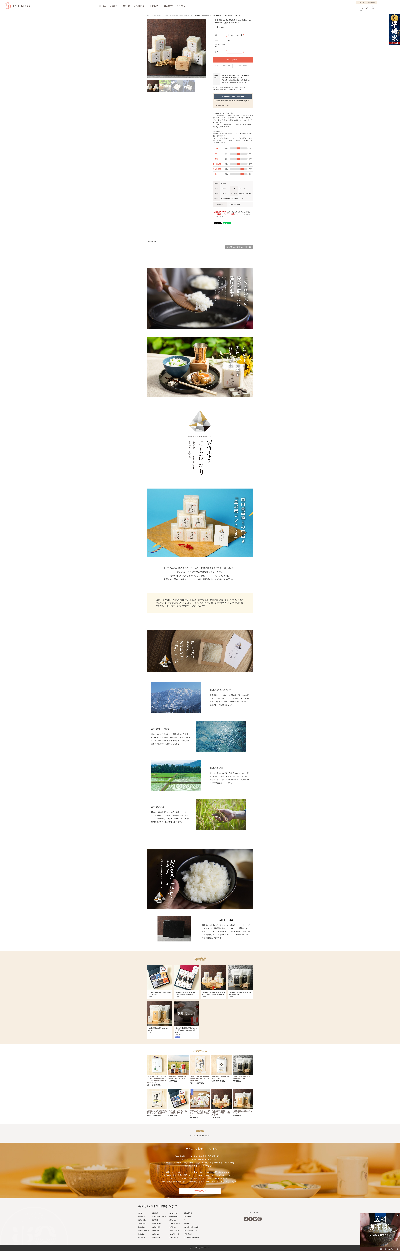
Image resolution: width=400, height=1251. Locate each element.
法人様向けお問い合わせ (191, 1237)
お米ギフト (114, 6)
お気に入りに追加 (243, 65)
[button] (150, 49)
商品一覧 (126, 6)
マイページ (187, 1216)
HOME (140, 1213)
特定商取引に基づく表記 (191, 1227)
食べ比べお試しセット (159, 1216)
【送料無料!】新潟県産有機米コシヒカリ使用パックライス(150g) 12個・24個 (186, 1030)
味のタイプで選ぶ (143, 1230)
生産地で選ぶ (142, 1223)
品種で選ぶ (141, 1227)
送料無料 (155, 1220)
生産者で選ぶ (142, 1220)
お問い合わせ (188, 1234)
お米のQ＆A (156, 1237)
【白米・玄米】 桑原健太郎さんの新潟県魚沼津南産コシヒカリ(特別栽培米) (199, 1078)
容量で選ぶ (141, 1234)
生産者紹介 (154, 6)
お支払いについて (174, 1223)
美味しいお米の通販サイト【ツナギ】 (158, 15)
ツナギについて (200, 1191)
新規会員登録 (371, 2)
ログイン (361, 2)
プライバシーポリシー (190, 1230)
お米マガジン (173, 1237)
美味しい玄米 (156, 1223)
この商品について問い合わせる (222, 65)
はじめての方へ (174, 1213)
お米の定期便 (167, 6)
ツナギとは (181, 6)
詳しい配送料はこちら (222, 105)
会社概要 (186, 1223)
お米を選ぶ (102, 6)
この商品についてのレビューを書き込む (239, 247)
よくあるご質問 (174, 1230)
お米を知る (155, 1234)
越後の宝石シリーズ (186, 15)
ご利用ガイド (173, 1227)
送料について (173, 1220)
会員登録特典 (173, 1216)
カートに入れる (233, 60)
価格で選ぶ (141, 1237)
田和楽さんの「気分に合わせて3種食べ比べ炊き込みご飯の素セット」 (200, 1113)
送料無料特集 (139, 6)
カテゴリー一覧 (174, 1234)
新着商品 (155, 1213)
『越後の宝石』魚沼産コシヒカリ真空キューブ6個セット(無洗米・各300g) (220, 1113)
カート (186, 1220)
